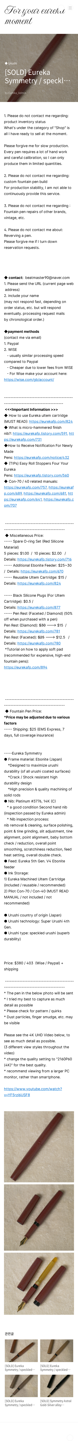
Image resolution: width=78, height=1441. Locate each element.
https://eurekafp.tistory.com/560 (41, 475)
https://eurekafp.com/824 (51, 421)
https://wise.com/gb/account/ (29, 379)
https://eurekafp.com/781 (38, 631)
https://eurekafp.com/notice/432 (41, 457)
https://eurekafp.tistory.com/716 (44, 559)
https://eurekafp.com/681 (45, 493)
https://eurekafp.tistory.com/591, (40, 433)
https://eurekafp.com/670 (42, 571)
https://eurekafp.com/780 (39, 643)
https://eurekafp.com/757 (25, 487)
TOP (70, 1438)
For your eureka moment (34, 8)
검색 (61, 8)
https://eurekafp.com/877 (38, 607)
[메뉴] (70, 8)
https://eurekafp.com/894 (25, 667)
